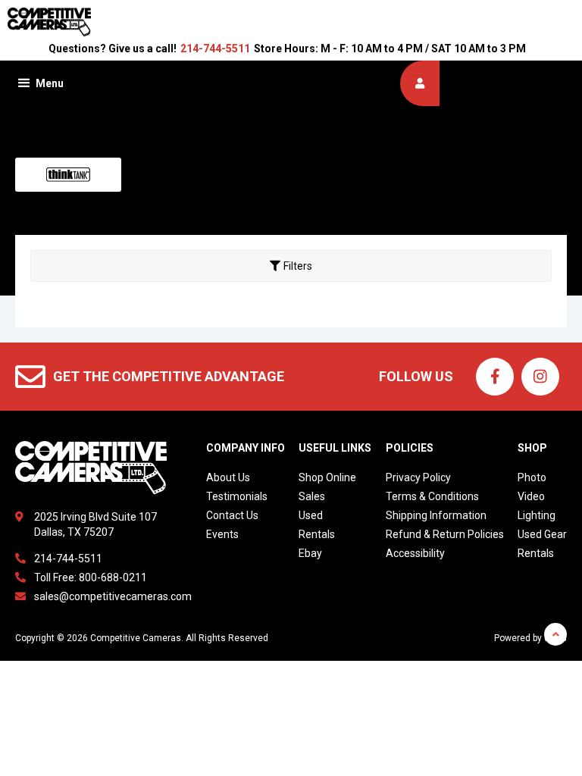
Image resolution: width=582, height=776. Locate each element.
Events (222, 534)
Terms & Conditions (432, 496)
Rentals (317, 534)
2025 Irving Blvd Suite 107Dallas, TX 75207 (95, 524)
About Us (228, 477)
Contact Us (232, 515)
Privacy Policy (418, 477)
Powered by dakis (530, 638)
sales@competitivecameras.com (113, 596)
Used (311, 515)
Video (531, 496)
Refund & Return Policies (445, 534)
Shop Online (327, 477)
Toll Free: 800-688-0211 (90, 577)
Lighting (536, 515)
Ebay (310, 553)
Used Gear (542, 534)
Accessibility (415, 553)
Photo (532, 477)
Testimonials (237, 496)
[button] (39, 83)
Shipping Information (436, 515)
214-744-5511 (215, 48)
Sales (312, 496)
